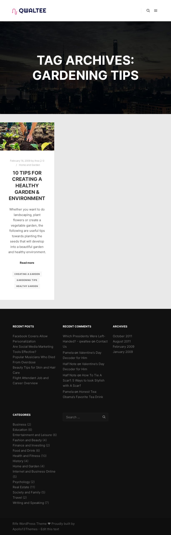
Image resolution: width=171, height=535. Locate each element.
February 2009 (123, 347)
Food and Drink (24, 451)
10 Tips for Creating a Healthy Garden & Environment (27, 185)
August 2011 (122, 341)
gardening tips (27, 280)
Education (20, 430)
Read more (27, 262)
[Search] (148, 10)
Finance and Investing (29, 445)
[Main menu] (156, 10)
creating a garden (27, 274)
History (18, 461)
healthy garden (27, 286)
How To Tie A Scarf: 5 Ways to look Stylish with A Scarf (83, 380)
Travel (17, 498)
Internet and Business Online (34, 471)
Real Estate (21, 487)
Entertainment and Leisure (32, 435)
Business (19, 424)
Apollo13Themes (25, 529)
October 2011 (122, 336)
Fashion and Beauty (27, 440)
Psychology (21, 482)
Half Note (70, 364)
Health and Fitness (26, 456)
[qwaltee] (29, 10)
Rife (15, 524)
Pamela (68, 353)
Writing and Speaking (28, 503)
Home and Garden (29, 165)
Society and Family (26, 492)
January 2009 (123, 352)
